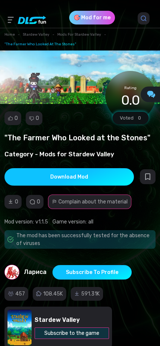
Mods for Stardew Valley (79, 34)
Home (9, 34)
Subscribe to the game (71, 333)
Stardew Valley (36, 34)
